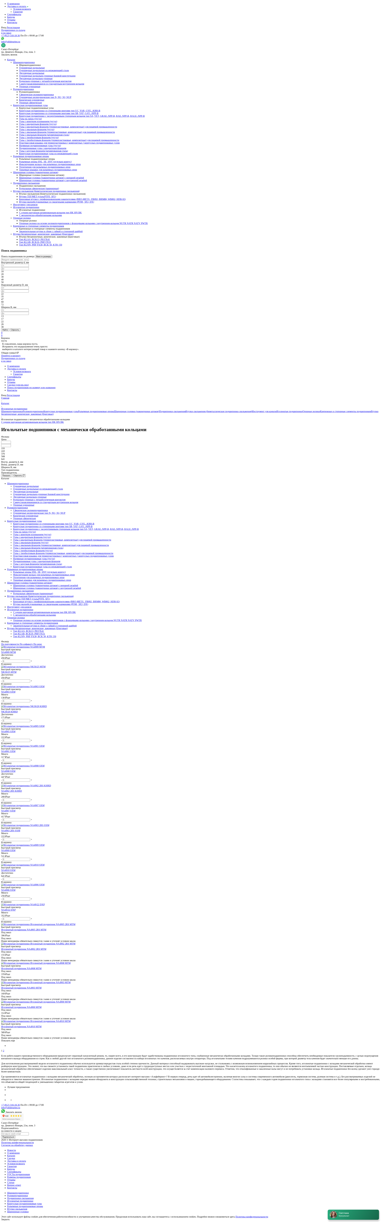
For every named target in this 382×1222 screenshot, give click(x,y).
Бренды (11, 1169)
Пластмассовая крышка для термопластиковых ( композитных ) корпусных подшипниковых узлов (63, 556)
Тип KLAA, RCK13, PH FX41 (28, 631)
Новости (11, 1150)
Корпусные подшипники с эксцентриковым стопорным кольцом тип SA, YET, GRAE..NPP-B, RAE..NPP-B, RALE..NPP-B (76, 529)
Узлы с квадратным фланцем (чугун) (32, 537)
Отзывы (11, 1179)
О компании (13, 1153)
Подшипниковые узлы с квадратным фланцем (36, 561)
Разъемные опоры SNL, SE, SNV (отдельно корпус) (39, 572)
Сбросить (15, 330)
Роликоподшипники (33, 411)
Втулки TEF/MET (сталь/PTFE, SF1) (31, 599)
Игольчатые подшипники (289, 411)
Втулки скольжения (17, 1209)
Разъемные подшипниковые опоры (96, 411)
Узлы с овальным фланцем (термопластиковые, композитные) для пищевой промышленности (61, 545)
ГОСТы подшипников (18, 1174)
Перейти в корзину (11, 355)
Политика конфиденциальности (17, 1142)
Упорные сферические (24, 518)
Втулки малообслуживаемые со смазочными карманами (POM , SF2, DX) (50, 604)
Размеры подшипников (19, 1177)
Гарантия (12, 1166)
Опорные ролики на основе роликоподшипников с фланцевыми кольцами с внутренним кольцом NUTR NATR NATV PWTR (77, 620)
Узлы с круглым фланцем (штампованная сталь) (37, 564)
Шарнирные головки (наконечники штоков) (136, 411)
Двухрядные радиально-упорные (30, 497)
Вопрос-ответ (14, 1185)
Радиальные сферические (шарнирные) (33, 593)
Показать (6, 475)
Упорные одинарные (23, 505)
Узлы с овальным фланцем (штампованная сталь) (38, 548)
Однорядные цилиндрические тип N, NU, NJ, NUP (39, 513)
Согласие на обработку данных (17, 1145)
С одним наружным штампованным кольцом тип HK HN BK (32, 422)
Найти (5, 330)
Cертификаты (14, 1171)
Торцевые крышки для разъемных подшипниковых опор (42, 580)
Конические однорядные (25, 515)
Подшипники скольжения (172, 411)
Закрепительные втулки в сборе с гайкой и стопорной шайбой (45, 625)
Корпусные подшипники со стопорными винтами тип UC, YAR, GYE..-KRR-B (53, 523)
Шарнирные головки (18, 1211)
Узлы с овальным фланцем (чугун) (30, 542)
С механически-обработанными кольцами (34, 615)
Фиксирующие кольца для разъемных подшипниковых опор (44, 574)
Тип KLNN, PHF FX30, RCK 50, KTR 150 (34, 636)
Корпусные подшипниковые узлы (61, 411)
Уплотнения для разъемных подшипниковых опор (38, 577)
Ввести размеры (43, 256)
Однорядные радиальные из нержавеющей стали (38, 489)
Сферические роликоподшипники (30, 510)
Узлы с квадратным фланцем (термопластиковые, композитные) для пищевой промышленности (62, 540)
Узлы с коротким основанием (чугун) (32, 534)
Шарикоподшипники (12, 411)
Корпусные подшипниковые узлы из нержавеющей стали (42, 566)
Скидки (11, 1158)
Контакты (12, 1188)
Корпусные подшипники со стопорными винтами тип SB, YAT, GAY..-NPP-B (53, 526)
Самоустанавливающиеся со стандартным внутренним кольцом (45, 502)
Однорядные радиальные (26, 486)
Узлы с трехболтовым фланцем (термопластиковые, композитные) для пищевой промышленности (63, 553)
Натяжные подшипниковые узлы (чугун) (34, 558)
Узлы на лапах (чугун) (24, 532)
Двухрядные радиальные (25, 491)
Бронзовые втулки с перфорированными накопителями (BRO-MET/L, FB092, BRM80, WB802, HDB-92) (66, 601)
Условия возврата (16, 1163)
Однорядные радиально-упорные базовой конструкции (41, 494)
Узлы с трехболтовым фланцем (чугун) (33, 550)
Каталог (11, 1155)
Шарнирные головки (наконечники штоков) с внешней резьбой (45, 585)
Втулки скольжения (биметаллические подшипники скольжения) (218, 411)
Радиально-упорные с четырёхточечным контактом (39, 499)
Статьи (10, 1182)
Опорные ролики (311, 411)
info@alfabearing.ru (10, 41)
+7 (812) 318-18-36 (10, 35)
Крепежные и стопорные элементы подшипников (345, 411)
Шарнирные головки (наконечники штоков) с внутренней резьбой (47, 588)
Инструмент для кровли (264, 411)
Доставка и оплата (16, 1161)
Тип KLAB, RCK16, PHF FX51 (29, 633)
